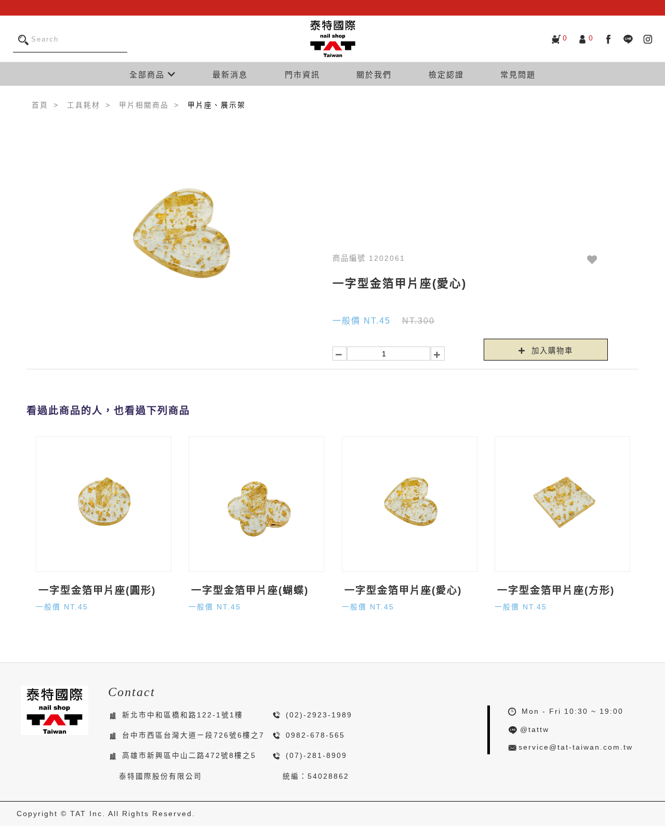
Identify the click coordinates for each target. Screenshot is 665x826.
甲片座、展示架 (217, 105)
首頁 (40, 105)
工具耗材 (83, 105)
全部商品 (148, 74)
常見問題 (518, 74)
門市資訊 (302, 74)
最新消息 (230, 74)
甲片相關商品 (144, 105)
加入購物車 (550, 351)
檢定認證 (446, 74)
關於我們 (374, 74)
